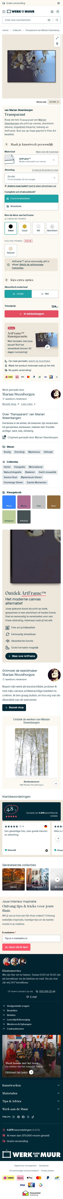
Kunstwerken (11, 1085)
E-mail (33, 996)
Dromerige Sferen (13, 482)
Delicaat (48, 451)
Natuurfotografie (12, 472)
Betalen (11, 1015)
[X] (28, 1117)
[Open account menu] (52, 12)
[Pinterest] (18, 1117)
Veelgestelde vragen (18, 1006)
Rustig (7, 451)
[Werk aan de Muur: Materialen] (59, 1093)
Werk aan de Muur (15, 1109)
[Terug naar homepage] (20, 11)
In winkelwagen (34, 314)
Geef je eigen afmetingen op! (32, 186)
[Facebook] (23, 1117)
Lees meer (27, 404)
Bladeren (30, 472)
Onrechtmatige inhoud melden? (24, 1170)
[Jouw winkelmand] (58, 12)
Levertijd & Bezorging (18, 1019)
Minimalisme (36, 467)
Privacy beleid (47, 1170)
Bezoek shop (9, 404)
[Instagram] (13, 1117)
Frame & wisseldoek (20, 198)
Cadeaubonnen (15, 1028)
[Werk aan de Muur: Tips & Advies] (59, 1101)
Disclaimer (44, 1165)
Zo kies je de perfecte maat (45, 170)
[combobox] (24, 20)
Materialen (9, 1093)
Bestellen (12, 1010)
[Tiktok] (33, 1117)
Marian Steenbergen (21, 110)
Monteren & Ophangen (19, 1024)
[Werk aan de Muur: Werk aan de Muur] (59, 1109)
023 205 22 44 (47, 991)
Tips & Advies (11, 1101)
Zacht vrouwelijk (47, 472)
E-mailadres (9, 932)
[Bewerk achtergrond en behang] (57, 43)
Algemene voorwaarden (25, 1165)
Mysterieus (34, 451)
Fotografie (19, 467)
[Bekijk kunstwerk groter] (57, 38)
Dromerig (19, 451)
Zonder (20, 293)
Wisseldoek (15, 206)
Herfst (7, 467)
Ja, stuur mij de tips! (16, 947)
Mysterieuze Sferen (31, 477)
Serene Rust (10, 477)
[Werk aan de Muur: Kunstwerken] (59, 1085)
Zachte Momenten (36, 482)
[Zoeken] (57, 20)
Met (47, 293)
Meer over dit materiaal (47, 151)
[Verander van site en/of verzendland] (58, 3)
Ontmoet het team (16, 1072)
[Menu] (4, 11)
